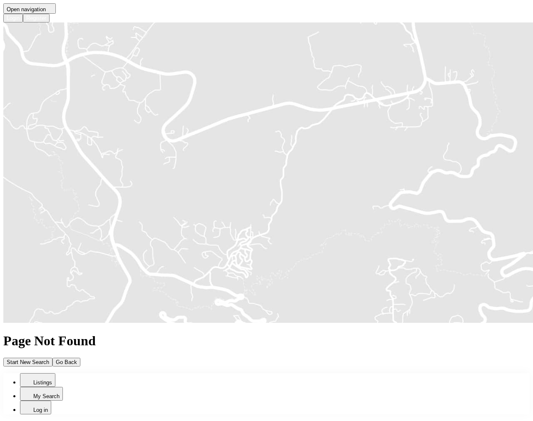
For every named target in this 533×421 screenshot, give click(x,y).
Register (36, 18)
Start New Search (28, 362)
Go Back (66, 362)
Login (13, 18)
